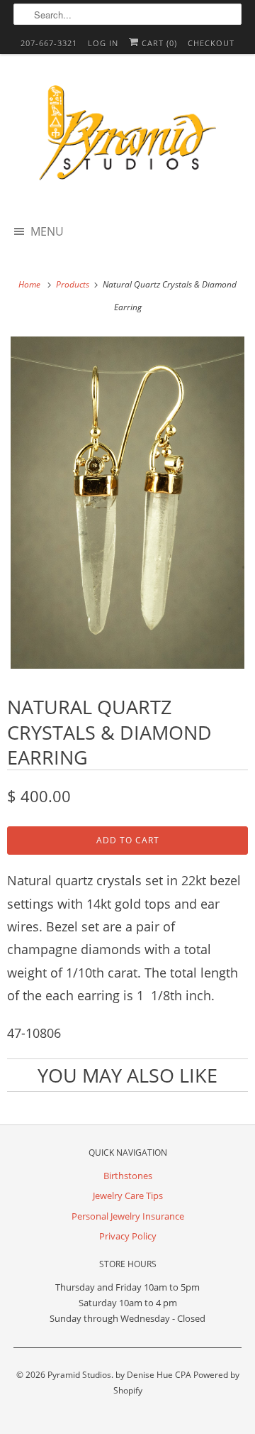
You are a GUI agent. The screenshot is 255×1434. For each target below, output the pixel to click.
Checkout (211, 43)
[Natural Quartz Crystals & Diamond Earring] (127, 502)
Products (73, 284)
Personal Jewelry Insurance (128, 1216)
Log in (103, 43)
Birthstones (127, 1175)
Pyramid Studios (79, 1375)
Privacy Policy (128, 1236)
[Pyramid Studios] (127, 137)
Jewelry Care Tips (128, 1195)
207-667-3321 (49, 43)
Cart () (158, 43)
